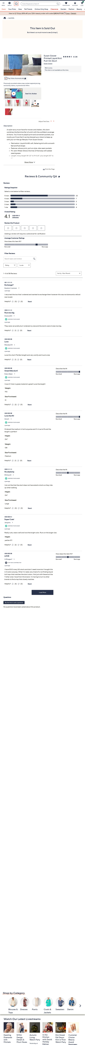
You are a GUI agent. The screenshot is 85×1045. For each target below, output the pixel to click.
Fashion (71, 9)
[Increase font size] (51, 121)
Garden (63, 9)
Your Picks (12, 9)
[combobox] (38, 4)
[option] (42, 13)
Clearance (54, 9)
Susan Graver (48, 63)
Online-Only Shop (41, 9)
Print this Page (50, 169)
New (20, 9)
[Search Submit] (58, 4)
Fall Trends (28, 9)
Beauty (79, 9)
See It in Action (31, 94)
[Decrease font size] (54, 121)
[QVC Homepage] (5, 18)
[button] (3, 4)
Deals (4, 9)
